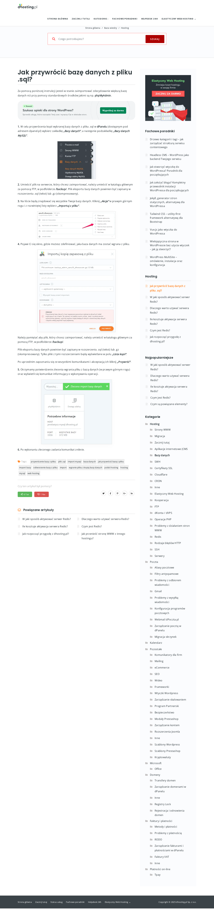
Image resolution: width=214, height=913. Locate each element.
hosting (124, 467)
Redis (158, 536)
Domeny (155, 775)
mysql (22, 473)
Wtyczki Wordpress (166, 693)
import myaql (74, 461)
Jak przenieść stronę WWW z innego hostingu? (103, 536)
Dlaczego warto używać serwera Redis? (105, 519)
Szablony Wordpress (167, 744)
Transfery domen (165, 780)
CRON (158, 481)
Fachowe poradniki (124, 18)
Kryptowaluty (163, 757)
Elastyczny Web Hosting (169, 493)
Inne (157, 487)
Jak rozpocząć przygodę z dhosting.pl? (45, 533)
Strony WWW (163, 429)
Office (158, 769)
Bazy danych (162, 455)
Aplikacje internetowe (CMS (171, 449)
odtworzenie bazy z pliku (45, 467)
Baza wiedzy (110, 27)
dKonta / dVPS (163, 513)
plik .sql (62, 461)
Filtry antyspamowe (166, 574)
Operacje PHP (163, 519)
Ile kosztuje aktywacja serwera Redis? (45, 526)
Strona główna (57, 18)
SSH (157, 549)
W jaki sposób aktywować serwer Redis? (46, 519)
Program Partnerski (167, 706)
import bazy (25, 467)
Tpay (157, 874)
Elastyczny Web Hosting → (179, 18)
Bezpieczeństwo (164, 712)
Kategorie (100, 18)
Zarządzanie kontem (167, 725)
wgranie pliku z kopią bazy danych (85, 467)
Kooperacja (162, 500)
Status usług (56, 902)
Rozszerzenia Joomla (167, 731)
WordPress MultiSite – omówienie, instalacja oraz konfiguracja (166, 261)
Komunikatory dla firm (168, 655)
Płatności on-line (160, 869)
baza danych (90, 461)
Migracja (160, 436)
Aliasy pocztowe (164, 567)
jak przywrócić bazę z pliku (111, 461)
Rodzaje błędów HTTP (168, 543)
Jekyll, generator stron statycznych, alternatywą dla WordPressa (167, 202)
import (63, 467)
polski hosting (111, 467)
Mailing (159, 661)
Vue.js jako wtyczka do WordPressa (163, 231)
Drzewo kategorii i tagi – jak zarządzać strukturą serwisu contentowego (167, 143)
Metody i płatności (166, 826)
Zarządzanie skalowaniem (170, 699)
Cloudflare (161, 474)
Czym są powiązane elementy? (168, 404)
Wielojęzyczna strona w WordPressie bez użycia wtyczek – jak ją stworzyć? (169, 245)
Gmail (158, 591)
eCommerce (162, 667)
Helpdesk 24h (149, 18)
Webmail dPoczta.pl (167, 619)
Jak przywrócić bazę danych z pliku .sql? (167, 288)
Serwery (159, 556)
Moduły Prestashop (166, 719)
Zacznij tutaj (81, 18)
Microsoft (156, 763)
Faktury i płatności (161, 821)
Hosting (125, 27)
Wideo (158, 680)
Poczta (154, 562)
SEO (157, 674)
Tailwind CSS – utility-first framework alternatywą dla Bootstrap (166, 217)
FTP (157, 506)
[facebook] (110, 493)
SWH (157, 461)
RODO (158, 839)
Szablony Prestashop (167, 751)
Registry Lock (163, 804)
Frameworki (162, 687)
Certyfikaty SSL (164, 468)
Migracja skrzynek (165, 637)
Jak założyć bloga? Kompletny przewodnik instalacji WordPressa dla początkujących (169, 186)
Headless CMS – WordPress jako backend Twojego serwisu (169, 157)
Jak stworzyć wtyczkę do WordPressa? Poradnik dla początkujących (166, 170)
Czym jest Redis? (92, 526)
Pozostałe (156, 649)
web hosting (33, 473)
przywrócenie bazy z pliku (43, 461)
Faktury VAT (162, 857)
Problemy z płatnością (168, 833)
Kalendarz (156, 642)
